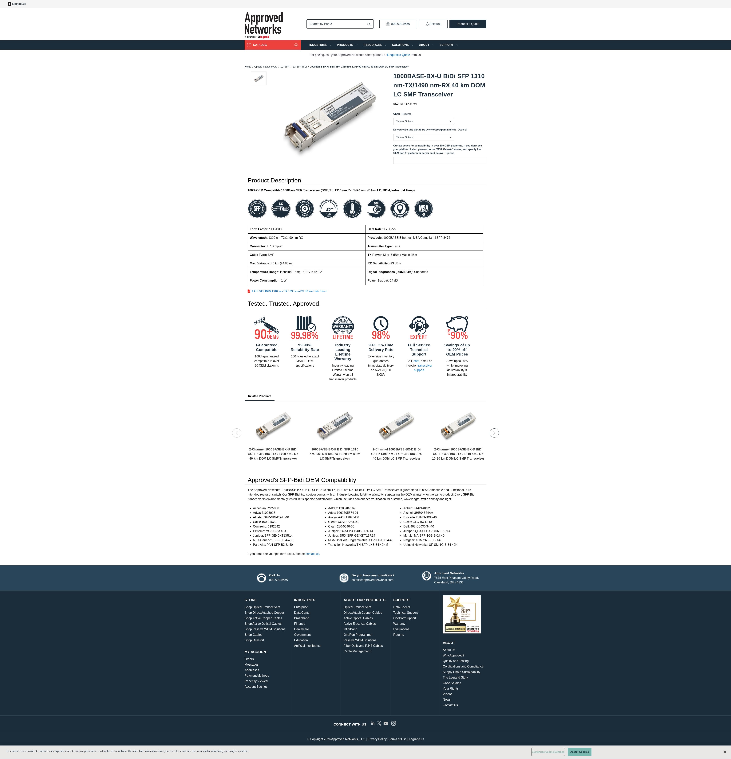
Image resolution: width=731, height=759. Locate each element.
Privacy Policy (377, 739)
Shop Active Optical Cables (263, 623)
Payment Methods (257, 675)
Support (447, 44)
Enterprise (301, 607)
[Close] (725, 752)
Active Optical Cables (358, 618)
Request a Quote (467, 23)
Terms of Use (398, 739)
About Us (449, 650)
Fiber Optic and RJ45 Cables (363, 645)
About (424, 44)
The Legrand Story (455, 677)
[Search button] (369, 24)
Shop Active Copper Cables (263, 618)
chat (416, 361)
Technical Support (405, 612)
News (447, 699)
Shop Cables (253, 634)
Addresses (252, 670)
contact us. (313, 553)
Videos (447, 694)
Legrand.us (19, 3)
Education (301, 640)
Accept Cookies (579, 751)
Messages (252, 664)
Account (435, 23)
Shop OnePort (254, 640)
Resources (372, 44)
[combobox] (340, 24)
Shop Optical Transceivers (262, 607)
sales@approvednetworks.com (372, 580)
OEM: (402, 113)
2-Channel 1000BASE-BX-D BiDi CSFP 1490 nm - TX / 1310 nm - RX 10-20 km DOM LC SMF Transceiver (458, 454)
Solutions (400, 44)
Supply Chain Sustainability (461, 672)
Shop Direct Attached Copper (264, 612)
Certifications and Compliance (463, 666)
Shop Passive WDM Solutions (265, 629)
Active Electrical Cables (360, 623)
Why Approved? (453, 655)
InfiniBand (350, 629)
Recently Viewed (256, 681)
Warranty (399, 623)
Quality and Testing (456, 661)
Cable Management (357, 651)
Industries (318, 44)
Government (302, 634)
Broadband (301, 618)
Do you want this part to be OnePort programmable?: (430, 129)
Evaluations (401, 629)
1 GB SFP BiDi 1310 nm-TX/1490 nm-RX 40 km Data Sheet (289, 291)
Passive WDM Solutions (360, 640)
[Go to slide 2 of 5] (494, 433)
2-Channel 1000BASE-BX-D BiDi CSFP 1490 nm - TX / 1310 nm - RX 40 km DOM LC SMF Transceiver (396, 454)
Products (345, 44)
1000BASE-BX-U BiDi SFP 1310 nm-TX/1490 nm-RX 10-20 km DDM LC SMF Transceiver (335, 454)
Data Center (302, 612)
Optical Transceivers (357, 607)
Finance (299, 623)
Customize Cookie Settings (548, 751)
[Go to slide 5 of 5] (236, 433)
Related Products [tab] (259, 396)
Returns (398, 634)
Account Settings (256, 686)
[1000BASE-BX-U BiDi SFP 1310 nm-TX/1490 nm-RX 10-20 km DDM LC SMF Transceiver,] (334, 426)
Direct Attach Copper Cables (363, 612)
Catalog (259, 44)
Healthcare (301, 629)
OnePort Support (404, 618)
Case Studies (452, 683)
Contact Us (450, 705)
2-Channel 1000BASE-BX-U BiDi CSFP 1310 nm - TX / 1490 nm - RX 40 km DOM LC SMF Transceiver (273, 454)
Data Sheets (401, 607)
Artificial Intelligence (307, 645)
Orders (249, 659)
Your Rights (451, 688)
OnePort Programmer (358, 634)
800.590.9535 (400, 23)
